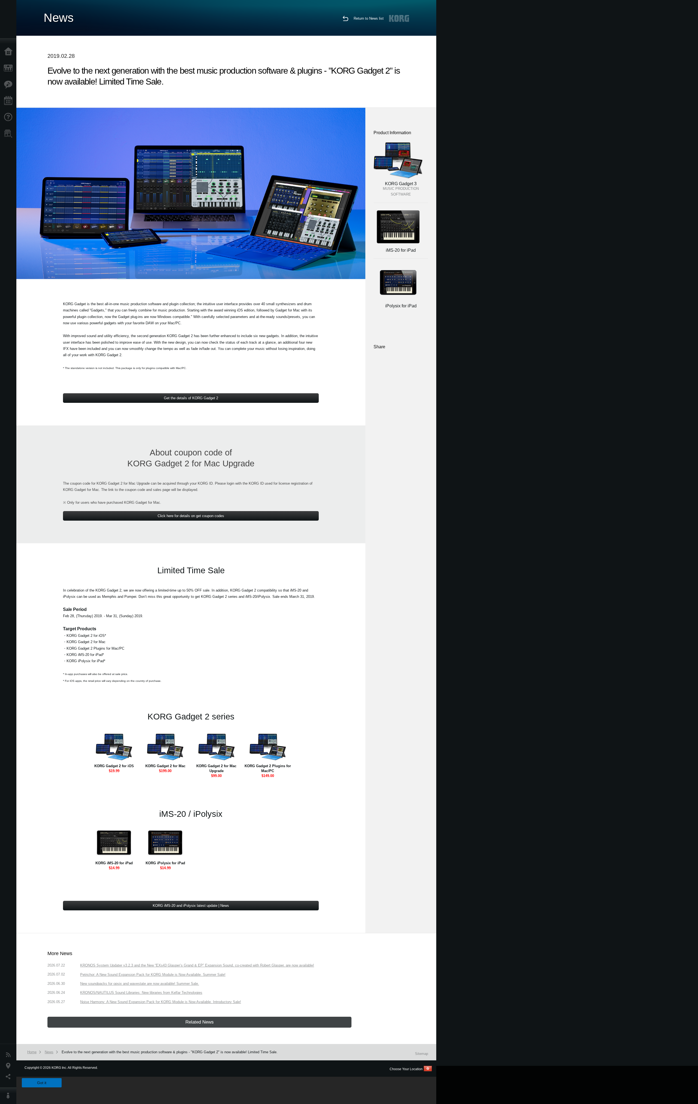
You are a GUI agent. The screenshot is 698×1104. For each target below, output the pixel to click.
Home (9, 52)
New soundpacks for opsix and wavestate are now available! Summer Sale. (139, 984)
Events (9, 101)
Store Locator (9, 133)
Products (9, 68)
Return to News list (369, 18)
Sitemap (421, 1054)
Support (9, 117)
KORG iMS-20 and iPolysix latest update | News (191, 906)
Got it (41, 1083)
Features (9, 84)
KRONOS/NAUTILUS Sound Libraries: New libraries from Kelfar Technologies (141, 993)
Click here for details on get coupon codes (191, 516)
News (9, 1054)
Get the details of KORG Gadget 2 (191, 398)
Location (9, 1065)
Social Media (9, 1076)
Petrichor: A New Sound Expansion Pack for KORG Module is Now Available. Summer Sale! (152, 975)
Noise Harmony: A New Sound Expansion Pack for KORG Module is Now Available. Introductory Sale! (160, 1002)
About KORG (9, 1096)
